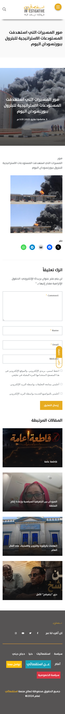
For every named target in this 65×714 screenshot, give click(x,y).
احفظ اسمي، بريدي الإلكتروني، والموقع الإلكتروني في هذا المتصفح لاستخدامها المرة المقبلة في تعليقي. (32, 372)
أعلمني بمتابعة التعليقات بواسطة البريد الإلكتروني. (34, 384)
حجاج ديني (18, 654)
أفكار (57, 664)
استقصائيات (43, 654)
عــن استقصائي (38, 664)
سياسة (58, 654)
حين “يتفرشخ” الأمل (46, 594)
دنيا (31, 654)
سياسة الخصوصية (48, 675)
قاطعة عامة (50, 462)
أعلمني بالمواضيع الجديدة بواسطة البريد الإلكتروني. (34, 393)
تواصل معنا (14, 664)
